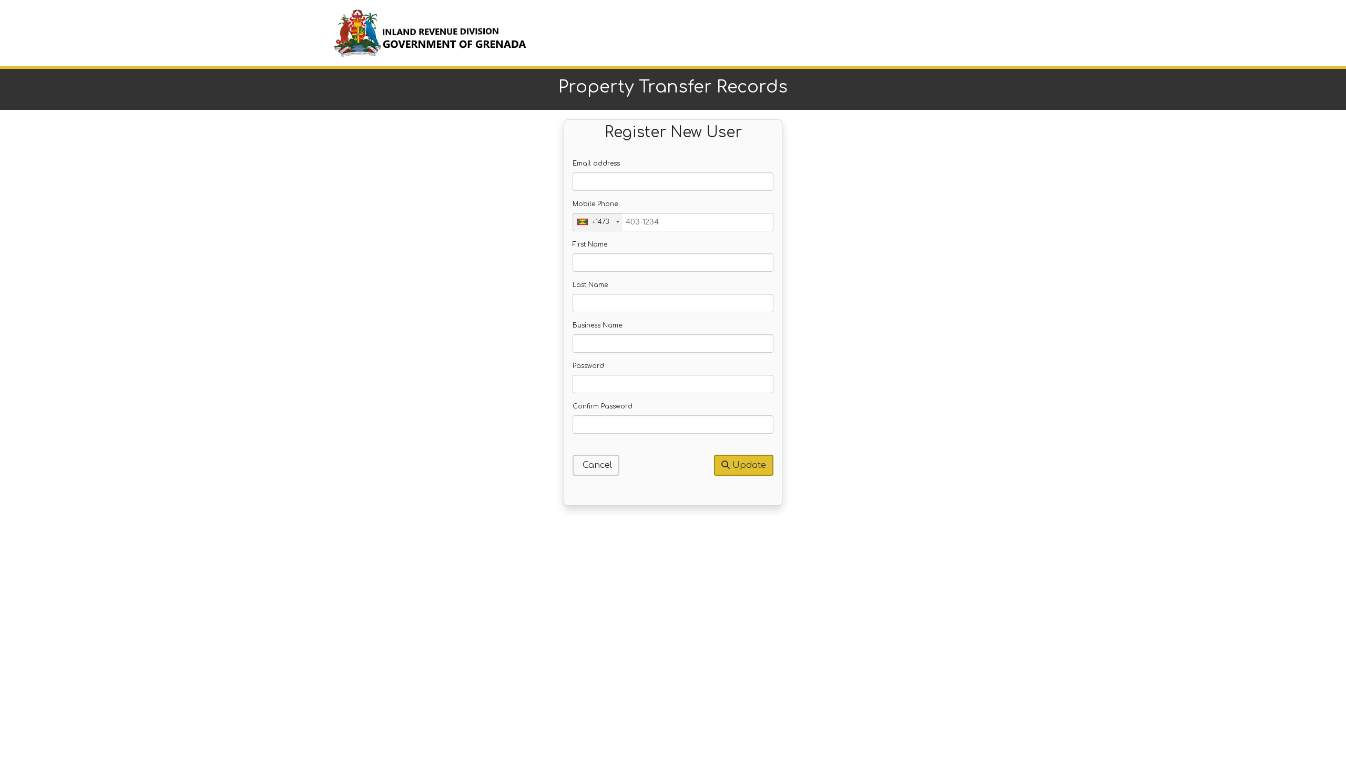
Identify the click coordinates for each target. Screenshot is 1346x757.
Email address (596, 163)
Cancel (596, 465)
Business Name (597, 325)
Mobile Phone (595, 204)
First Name (590, 244)
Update (748, 465)
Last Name (590, 285)
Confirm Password (603, 406)
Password (588, 366)
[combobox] (598, 222)
